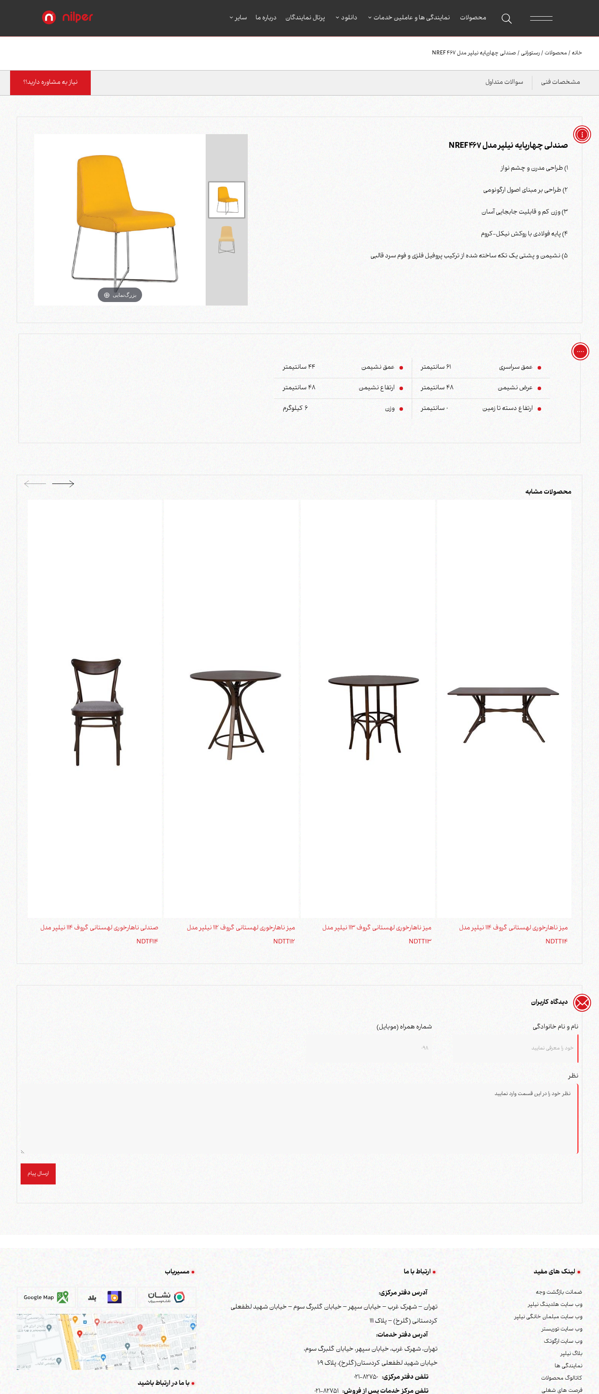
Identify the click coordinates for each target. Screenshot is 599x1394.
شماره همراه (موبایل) (404, 1027)
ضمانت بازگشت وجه (559, 1293)
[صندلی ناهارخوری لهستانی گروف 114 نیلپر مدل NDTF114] (95, 709)
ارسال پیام (38, 1173)
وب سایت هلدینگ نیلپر (555, 1305)
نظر (573, 1076)
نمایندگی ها (568, 1366)
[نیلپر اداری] (67, 18)
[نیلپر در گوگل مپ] (46, 1300)
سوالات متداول (504, 82)
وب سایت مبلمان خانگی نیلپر (548, 1317)
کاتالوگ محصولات (561, 1379)
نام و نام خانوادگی (555, 1027)
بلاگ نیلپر (571, 1354)
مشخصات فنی (560, 82)
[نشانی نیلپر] (106, 1342)
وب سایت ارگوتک (563, 1342)
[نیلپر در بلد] (106, 1300)
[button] (63, 487)
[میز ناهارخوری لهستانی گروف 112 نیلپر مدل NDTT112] (231, 709)
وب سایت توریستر (562, 1330)
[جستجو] (507, 19)
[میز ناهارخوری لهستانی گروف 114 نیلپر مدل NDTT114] (504, 709)
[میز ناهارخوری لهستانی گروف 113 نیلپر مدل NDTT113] (368, 709)
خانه (576, 53)
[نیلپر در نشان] (166, 1300)
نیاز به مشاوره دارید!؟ (50, 82)
